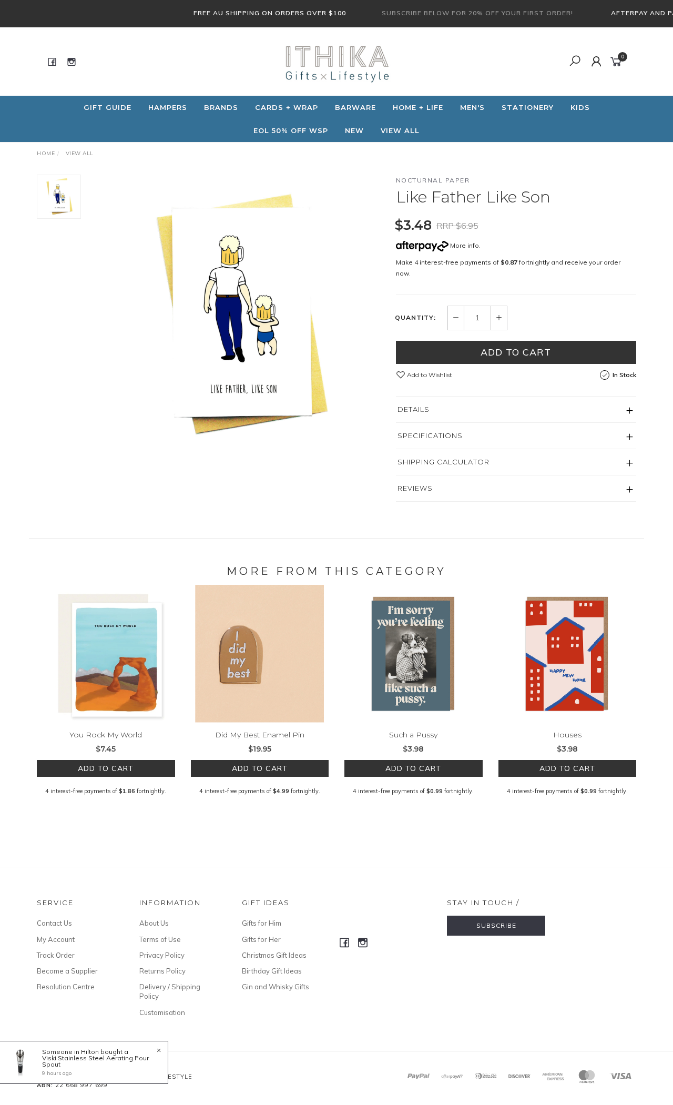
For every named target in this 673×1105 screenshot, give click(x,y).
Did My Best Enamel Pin (259, 734)
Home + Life (418, 107)
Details (413, 409)
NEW (354, 130)
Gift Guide (107, 107)
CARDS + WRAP (286, 107)
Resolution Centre (66, 986)
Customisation (162, 1012)
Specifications (430, 435)
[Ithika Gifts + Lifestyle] (335, 61)
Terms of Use (160, 939)
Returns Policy (162, 971)
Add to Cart (516, 352)
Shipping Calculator (443, 462)
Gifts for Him (261, 923)
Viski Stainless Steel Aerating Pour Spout (95, 1061)
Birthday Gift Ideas (272, 971)
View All (400, 130)
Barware (355, 107)
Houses (567, 734)
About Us (154, 923)
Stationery (528, 107)
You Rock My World (105, 734)
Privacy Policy (162, 955)
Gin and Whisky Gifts (275, 986)
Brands (221, 107)
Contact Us (54, 923)
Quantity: (415, 318)
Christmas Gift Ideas (274, 955)
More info (463, 245)
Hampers (167, 107)
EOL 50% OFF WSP (290, 130)
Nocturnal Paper (433, 180)
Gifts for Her (261, 939)
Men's (472, 107)
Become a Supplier (67, 971)
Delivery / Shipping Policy (169, 991)
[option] (238, 316)
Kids (580, 107)
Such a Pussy (413, 734)
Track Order (56, 955)
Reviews (415, 488)
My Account (56, 939)
